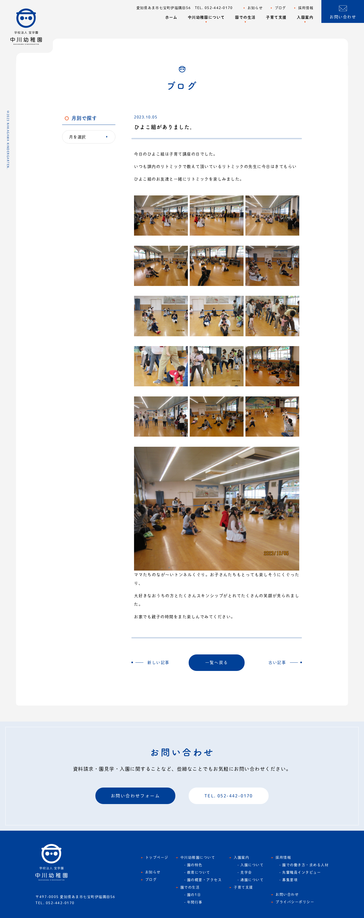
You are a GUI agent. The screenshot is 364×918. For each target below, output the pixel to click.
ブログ (280, 8)
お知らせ (255, 8)
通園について (252, 880)
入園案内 (305, 17)
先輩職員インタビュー (301, 872)
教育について (198, 872)
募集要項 (290, 880)
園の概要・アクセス (204, 880)
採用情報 (305, 8)
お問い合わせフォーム (135, 796)
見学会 (246, 872)
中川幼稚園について (206, 17)
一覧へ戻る (216, 663)
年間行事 (195, 902)
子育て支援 (276, 17)
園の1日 (194, 894)
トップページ (156, 857)
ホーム (171, 17)
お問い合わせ (287, 894)
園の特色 (195, 865)
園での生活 (245, 17)
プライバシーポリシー (295, 902)
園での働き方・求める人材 (305, 865)
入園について (252, 865)
